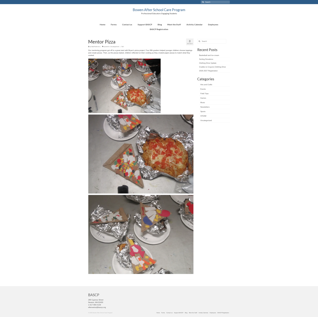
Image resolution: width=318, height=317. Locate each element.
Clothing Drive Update (207, 63)
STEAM (203, 116)
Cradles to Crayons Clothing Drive (212, 67)
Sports (202, 111)
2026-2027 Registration (208, 71)
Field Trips (204, 94)
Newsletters (205, 107)
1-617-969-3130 (94, 305)
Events (203, 89)
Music (202, 102)
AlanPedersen (95, 46)
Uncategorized (114, 46)
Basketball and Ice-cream (209, 55)
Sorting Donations (206, 59)
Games (203, 98)
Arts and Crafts (206, 85)
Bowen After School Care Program (159, 10)
